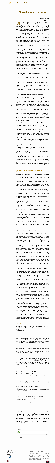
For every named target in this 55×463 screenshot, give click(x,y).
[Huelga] (24, 434)
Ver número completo (10, 101)
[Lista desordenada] (26, 434)
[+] (32, 434)
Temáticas (10, 100)
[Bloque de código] (29, 434)
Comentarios (10, 107)
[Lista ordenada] (25, 434)
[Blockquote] (27, 434)
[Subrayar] (23, 434)
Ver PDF (11, 105)
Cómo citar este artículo (9, 104)
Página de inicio (10, 108)
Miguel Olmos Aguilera (33, 15)
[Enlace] (30, 434)
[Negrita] (21, 434)
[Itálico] (22, 434)
